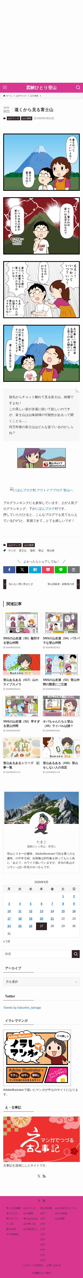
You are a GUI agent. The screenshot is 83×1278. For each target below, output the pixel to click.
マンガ (12, 550)
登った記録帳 (13, 1208)
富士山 (22, 550)
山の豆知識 (61, 1213)
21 (52, 918)
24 (9, 926)
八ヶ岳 (9, 1223)
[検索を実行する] (76, 954)
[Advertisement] (41, 41)
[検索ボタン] (78, 87)
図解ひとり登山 (41, 88)
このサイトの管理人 (33, 1265)
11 (19, 911)
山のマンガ (13, 118)
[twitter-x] (39, 1176)
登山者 (50, 550)
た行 (42, 1229)
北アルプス (12, 1213)
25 (20, 926)
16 (74, 911)
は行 (42, 1239)
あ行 (42, 1213)
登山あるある (30, 1218)
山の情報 (60, 1218)
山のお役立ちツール (66, 1208)
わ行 (42, 1260)
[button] (9, 569)
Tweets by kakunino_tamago (22, 1007)
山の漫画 (26, 118)
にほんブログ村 (46, 508)
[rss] (44, 1176)
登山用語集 (46, 1208)
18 (20, 918)
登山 (40, 550)
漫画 (32, 550)
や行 (42, 1249)
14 (52, 911)
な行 (42, 1234)
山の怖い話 (29, 1223)
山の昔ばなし (30, 1229)
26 (30, 926)
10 (9, 911)
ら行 (42, 1254)
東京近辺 (11, 1229)
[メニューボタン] (5, 87)
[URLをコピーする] (74, 569)
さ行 (42, 1223)
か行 (42, 1218)
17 (9, 918)
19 (30, 918)
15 (63, 911)
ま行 (42, 1244)
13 (41, 911)
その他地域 (12, 1234)
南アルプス (12, 1218)
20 (41, 918)
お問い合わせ (53, 1265)
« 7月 (6, 941)
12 (30, 911)
